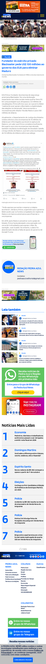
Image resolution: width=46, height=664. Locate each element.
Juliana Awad (25, 613)
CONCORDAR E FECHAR (23, 660)
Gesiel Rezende (26, 611)
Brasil (23, 572)
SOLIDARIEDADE (26, 592)
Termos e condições (12, 581)
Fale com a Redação (12, 575)
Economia (24, 583)
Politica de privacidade (13, 579)
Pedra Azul (24, 568)
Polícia (23, 574)
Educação (24, 590)
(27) (21, 555)
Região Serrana (26, 570)
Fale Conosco (9, 577)
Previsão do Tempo (27, 579)
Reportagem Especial (28, 585)
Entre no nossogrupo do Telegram (24, 633)
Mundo (23, 581)
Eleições (23, 588)
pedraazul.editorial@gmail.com (30, 278)
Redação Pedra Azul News (27, 607)
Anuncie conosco (11, 572)
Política (23, 576)
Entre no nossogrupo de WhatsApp (24, 622)
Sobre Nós (8, 570)
